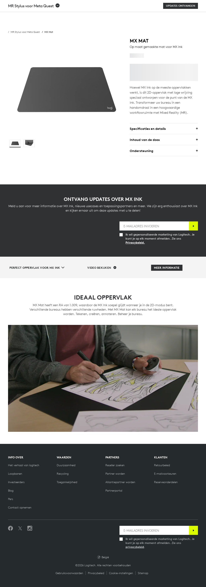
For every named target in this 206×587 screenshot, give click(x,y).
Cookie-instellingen (121, 573)
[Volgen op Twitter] (20, 528)
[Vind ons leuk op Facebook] (10, 528)
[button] (34, 6)
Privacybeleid (96, 573)
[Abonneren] (193, 225)
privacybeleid (135, 547)
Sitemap (143, 573)
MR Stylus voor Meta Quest (25, 31)
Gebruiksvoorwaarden (69, 573)
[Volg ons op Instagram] (29, 528)
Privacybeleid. (135, 242)
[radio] (15, 143)
